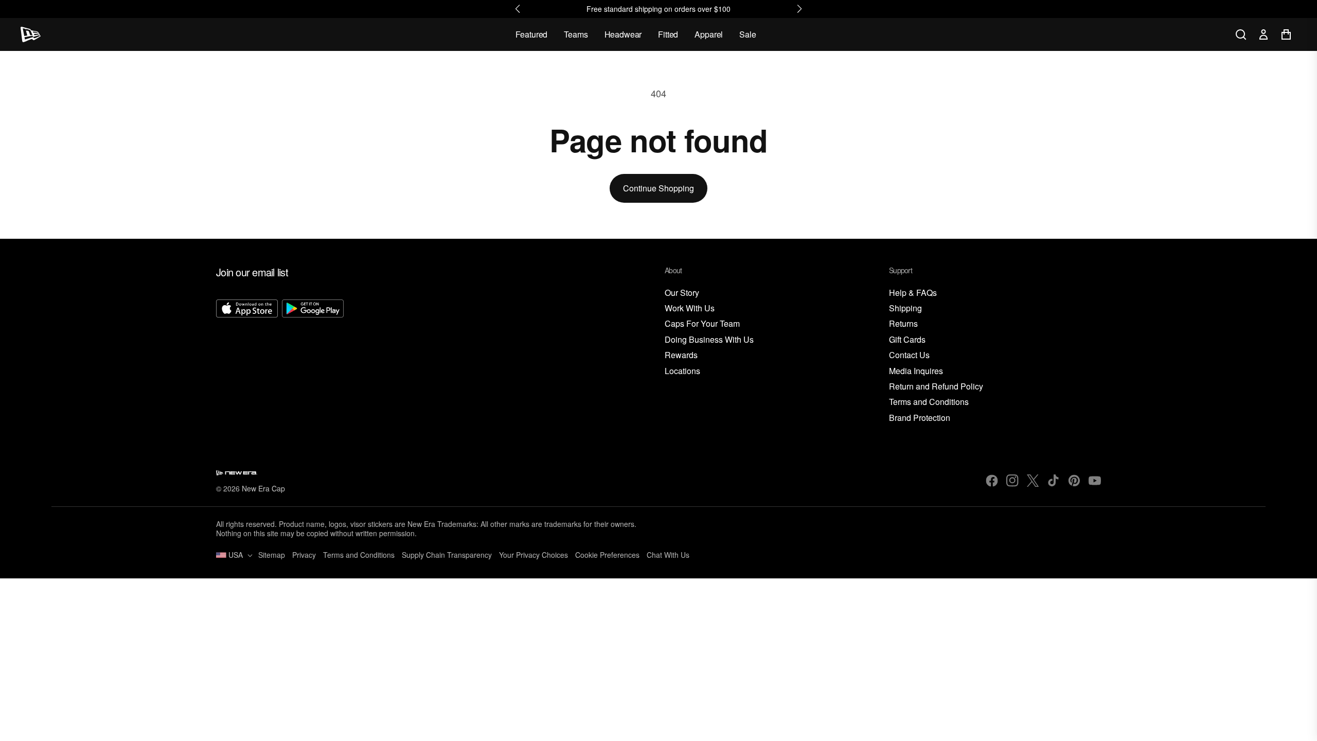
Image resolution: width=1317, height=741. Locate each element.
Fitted (668, 34)
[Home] (31, 34)
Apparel (709, 34)
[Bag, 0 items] (1286, 34)
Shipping (905, 308)
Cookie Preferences (607, 554)
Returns (903, 324)
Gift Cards (907, 339)
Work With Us (690, 308)
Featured (531, 34)
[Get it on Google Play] (313, 361)
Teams (576, 34)
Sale (747, 34)
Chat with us (668, 554)
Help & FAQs (913, 293)
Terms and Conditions (929, 402)
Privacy (304, 554)
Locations (682, 371)
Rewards (681, 355)
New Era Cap (263, 488)
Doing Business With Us (709, 339)
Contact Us (909, 355)
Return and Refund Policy (936, 386)
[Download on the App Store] (247, 361)
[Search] (1241, 34)
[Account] (1263, 34)
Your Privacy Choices (533, 554)
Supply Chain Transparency (447, 554)
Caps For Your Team (702, 324)
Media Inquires (916, 371)
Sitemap (271, 554)
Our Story (682, 293)
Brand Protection (919, 418)
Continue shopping (658, 188)
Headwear (623, 34)
